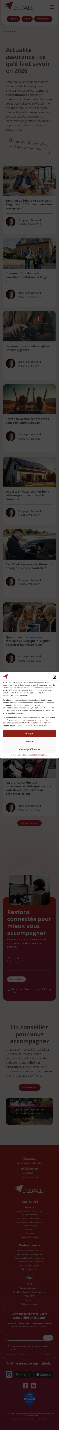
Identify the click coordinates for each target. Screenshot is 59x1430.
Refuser (29, 741)
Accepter (29, 733)
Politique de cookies (18, 755)
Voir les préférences (29, 749)
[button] (54, 677)
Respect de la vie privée (37, 755)
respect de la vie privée (35, 720)
